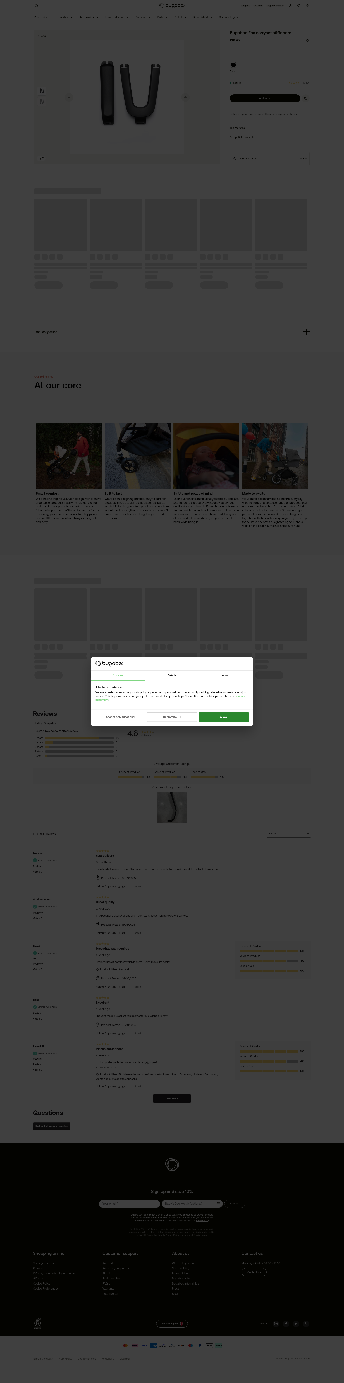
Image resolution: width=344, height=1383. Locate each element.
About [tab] (226, 675)
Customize (170, 716)
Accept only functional (120, 716)
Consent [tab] (118, 675)
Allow (223, 716)
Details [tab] (172, 675)
